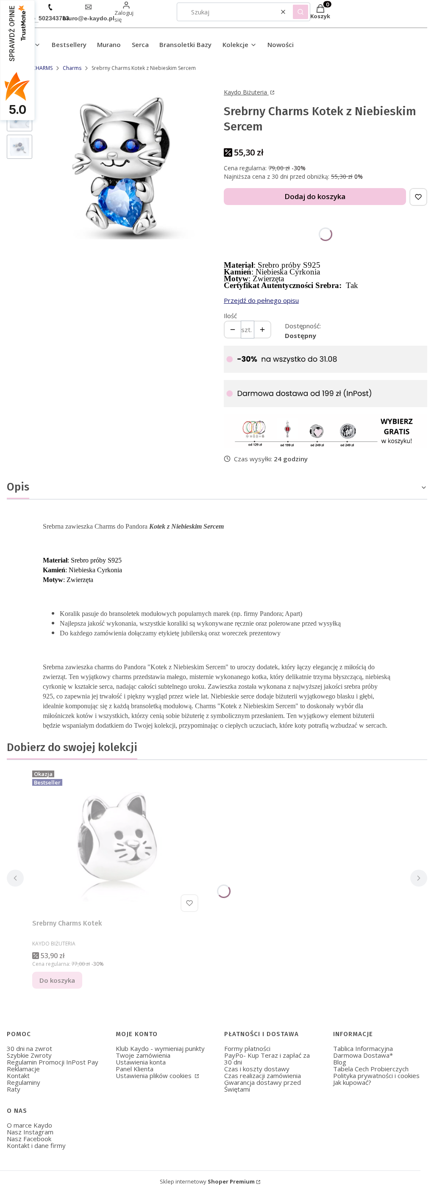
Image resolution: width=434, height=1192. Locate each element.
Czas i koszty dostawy (256, 1068)
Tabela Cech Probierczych (371, 1068)
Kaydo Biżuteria (246, 92)
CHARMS (42, 68)
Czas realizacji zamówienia (262, 1075)
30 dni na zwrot (29, 1048)
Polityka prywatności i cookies (376, 1075)
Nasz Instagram (30, 1132)
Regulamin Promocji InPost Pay (52, 1062)
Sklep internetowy (207, 1181)
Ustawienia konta (141, 1062)
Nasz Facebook (29, 1138)
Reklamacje (23, 1068)
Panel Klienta (134, 1068)
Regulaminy (23, 1082)
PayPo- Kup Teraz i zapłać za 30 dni (267, 1058)
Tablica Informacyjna (363, 1048)
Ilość (230, 315)
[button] (300, 12)
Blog (339, 1062)
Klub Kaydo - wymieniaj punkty (160, 1048)
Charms (72, 68)
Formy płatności (247, 1048)
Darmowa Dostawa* (363, 1055)
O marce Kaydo (29, 1125)
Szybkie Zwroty (29, 1055)
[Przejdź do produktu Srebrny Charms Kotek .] (117, 841)
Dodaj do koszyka (314, 196)
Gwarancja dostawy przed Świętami (262, 1085)
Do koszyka (57, 980)
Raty (13, 1089)
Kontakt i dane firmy (36, 1145)
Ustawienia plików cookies (154, 1075)
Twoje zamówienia (143, 1055)
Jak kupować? (352, 1082)
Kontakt (18, 1075)
